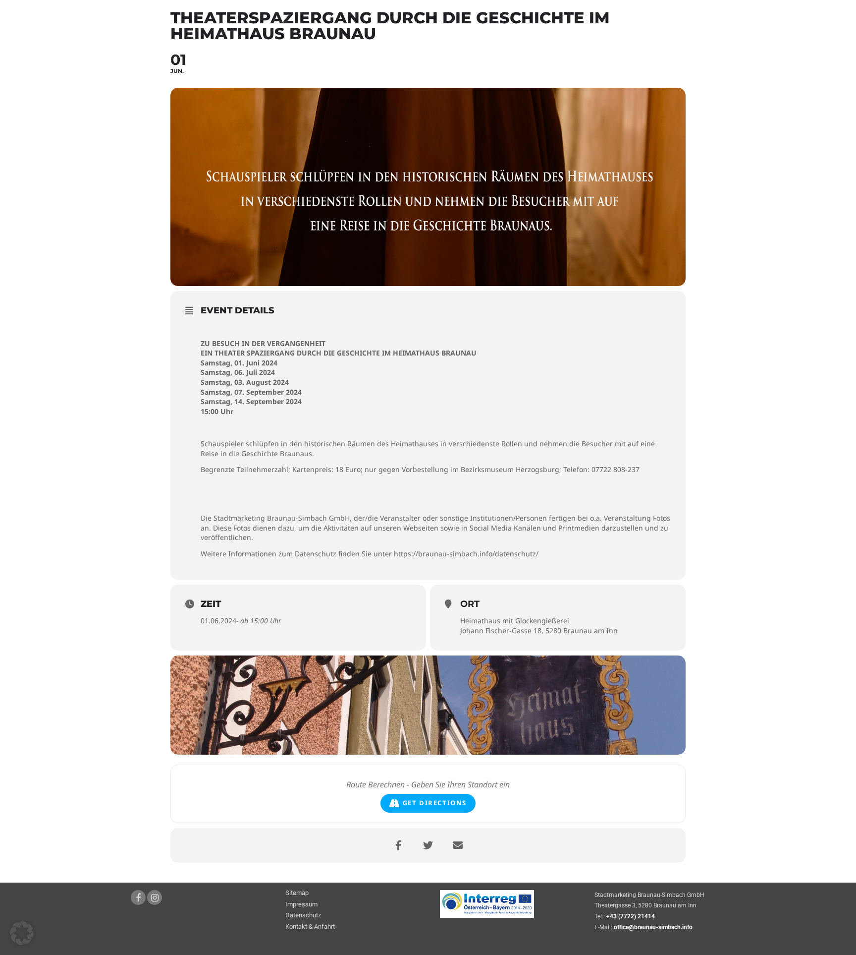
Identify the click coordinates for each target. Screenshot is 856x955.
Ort (470, 603)
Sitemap (297, 893)
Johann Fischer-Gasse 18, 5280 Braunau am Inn (539, 630)
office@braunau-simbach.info (653, 927)
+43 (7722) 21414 (630, 916)
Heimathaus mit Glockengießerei (514, 620)
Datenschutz (303, 915)
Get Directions (435, 802)
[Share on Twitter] (428, 845)
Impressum (301, 904)
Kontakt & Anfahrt (310, 927)
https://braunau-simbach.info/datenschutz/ (466, 553)
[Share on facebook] (398, 845)
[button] (22, 933)
